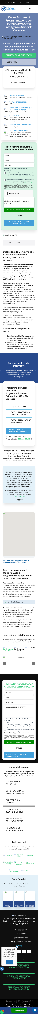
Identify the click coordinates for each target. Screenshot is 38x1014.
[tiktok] (29, 951)
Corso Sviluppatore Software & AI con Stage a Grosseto (30, 905)
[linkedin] (24, 951)
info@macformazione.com (21, 941)
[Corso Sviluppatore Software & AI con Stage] (30, 892)
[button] (19, 61)
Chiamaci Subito (24, 439)
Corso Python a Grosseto (19, 906)
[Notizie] (30, 855)
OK (9, 962)
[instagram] (19, 951)
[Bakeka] (8, 862)
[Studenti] (19, 854)
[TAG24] (24, 871)
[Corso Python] (19, 892)
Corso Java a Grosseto (8, 906)
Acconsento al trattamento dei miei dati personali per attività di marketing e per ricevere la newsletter (20, 180)
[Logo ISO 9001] (8, 647)
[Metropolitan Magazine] (19, 861)
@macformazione (21, 938)
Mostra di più (20, 496)
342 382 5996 (24, 2)
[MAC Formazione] (19, 915)
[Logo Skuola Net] (8, 855)
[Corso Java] (8, 892)
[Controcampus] (14, 870)
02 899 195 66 (10, 2)
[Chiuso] (17, 947)
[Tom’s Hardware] (30, 863)
